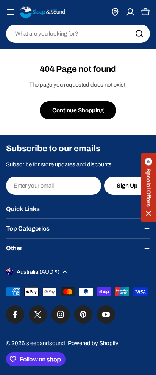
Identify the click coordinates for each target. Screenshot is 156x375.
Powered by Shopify (93, 343)
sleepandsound (45, 343)
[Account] (130, 12)
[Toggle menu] (10, 12)
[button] (148, 187)
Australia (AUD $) (38, 272)
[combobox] (78, 34)
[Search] (139, 33)
